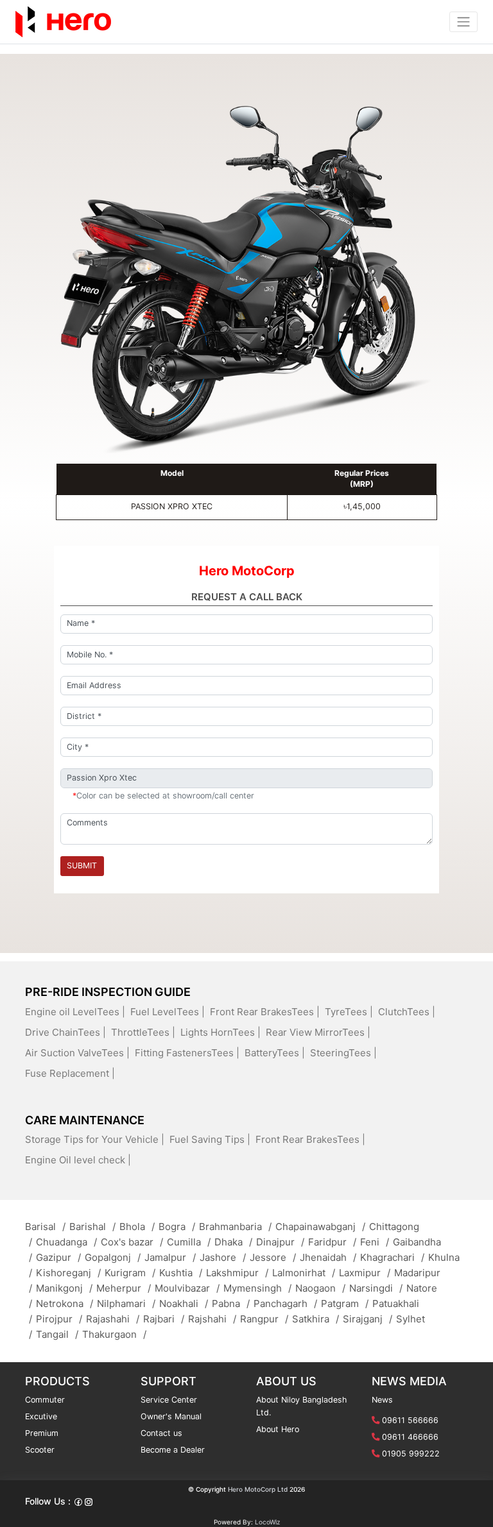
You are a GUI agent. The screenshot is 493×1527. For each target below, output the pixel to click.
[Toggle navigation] (463, 22)
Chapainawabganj (320, 1226)
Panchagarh (285, 1303)
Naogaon (320, 1288)
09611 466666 (410, 1437)
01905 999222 (411, 1453)
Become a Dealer (173, 1450)
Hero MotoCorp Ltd (258, 1489)
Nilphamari (126, 1303)
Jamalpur (170, 1257)
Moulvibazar (187, 1288)
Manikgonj (64, 1288)
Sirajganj (367, 1319)
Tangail (57, 1334)
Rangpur (264, 1319)
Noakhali (183, 1303)
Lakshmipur (237, 1273)
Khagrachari (392, 1257)
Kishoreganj (68, 1273)
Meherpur (123, 1288)
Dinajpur (280, 1242)
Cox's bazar (132, 1242)
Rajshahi (212, 1319)
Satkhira (315, 1319)
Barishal (92, 1226)
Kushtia (180, 1273)
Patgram (344, 1303)
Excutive (41, 1416)
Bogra (177, 1226)
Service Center (169, 1400)
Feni (374, 1242)
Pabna (231, 1303)
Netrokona (64, 1303)
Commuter (45, 1400)
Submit (82, 865)
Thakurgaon (114, 1334)
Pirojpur (59, 1319)
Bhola (137, 1226)
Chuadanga (66, 1242)
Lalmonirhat (303, 1273)
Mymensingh (257, 1288)
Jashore (223, 1257)
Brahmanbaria (235, 1226)
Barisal (45, 1226)
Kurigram (130, 1273)
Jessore (273, 1257)
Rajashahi (112, 1319)
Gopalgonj (113, 1257)
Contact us (161, 1433)
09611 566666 (410, 1420)
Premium (41, 1433)
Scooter (40, 1450)
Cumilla (189, 1242)
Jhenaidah (328, 1257)
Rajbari (163, 1319)
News (382, 1400)
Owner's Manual (171, 1416)
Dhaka (233, 1242)
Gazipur (58, 1257)
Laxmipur (364, 1273)
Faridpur (332, 1242)
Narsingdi (375, 1288)
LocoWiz (267, 1522)
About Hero (277, 1429)
